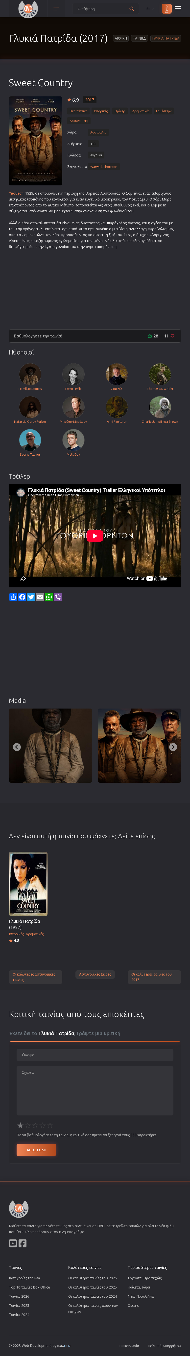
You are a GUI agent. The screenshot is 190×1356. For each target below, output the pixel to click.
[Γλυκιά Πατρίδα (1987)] (28, 884)
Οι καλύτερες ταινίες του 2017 (151, 977)
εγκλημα (65, 240)
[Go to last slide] (17, 747)
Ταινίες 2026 (19, 1296)
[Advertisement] (95, 287)
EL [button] (148, 8)
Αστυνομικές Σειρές (95, 974)
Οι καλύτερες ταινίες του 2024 (92, 1296)
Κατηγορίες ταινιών (24, 1278)
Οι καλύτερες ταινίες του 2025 (92, 1287)
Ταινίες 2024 (19, 1314)
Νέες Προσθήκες (141, 1296)
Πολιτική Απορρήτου (164, 1345)
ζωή (112, 234)
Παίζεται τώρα (139, 1287)
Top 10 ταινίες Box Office (29, 1287)
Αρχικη (121, 38)
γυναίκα (62, 246)
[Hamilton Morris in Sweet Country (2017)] (50, 746)
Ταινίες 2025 (19, 1305)
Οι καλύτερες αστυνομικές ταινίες (34, 977)
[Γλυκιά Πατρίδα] (35, 140)
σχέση (156, 223)
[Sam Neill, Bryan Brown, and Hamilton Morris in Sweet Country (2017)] (139, 746)
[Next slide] (173, 747)
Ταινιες (139, 38)
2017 (89, 100)
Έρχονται (145, 1278)
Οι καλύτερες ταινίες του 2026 (92, 1278)
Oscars (133, 1305)
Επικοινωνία (129, 1345)
